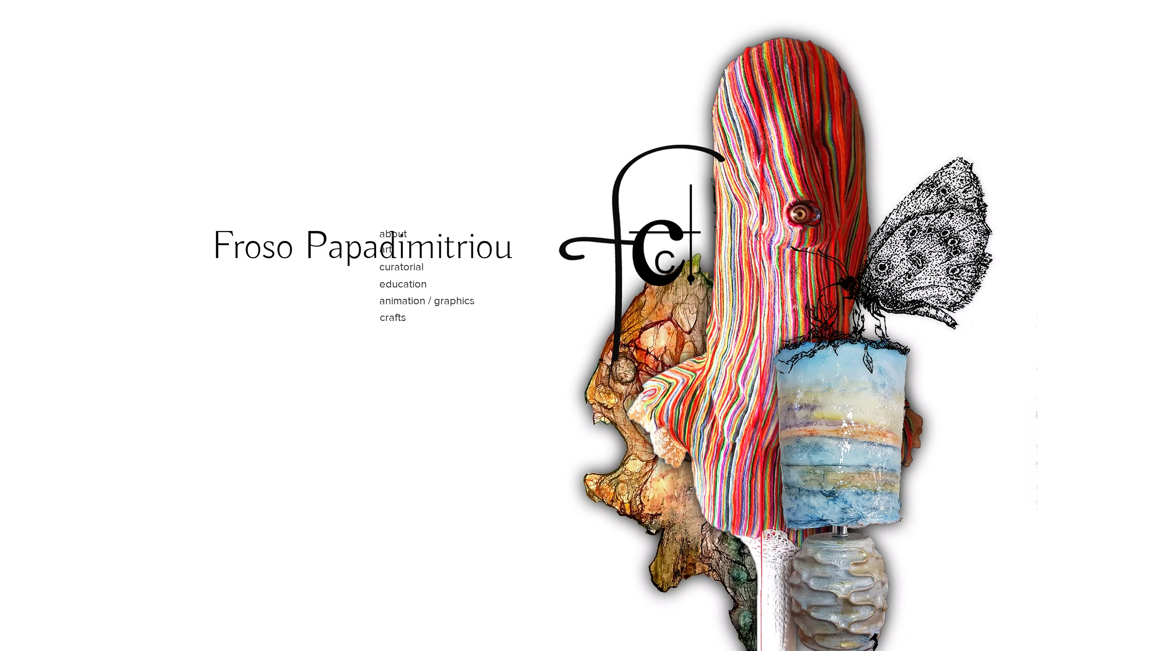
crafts (393, 317)
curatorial (401, 266)
